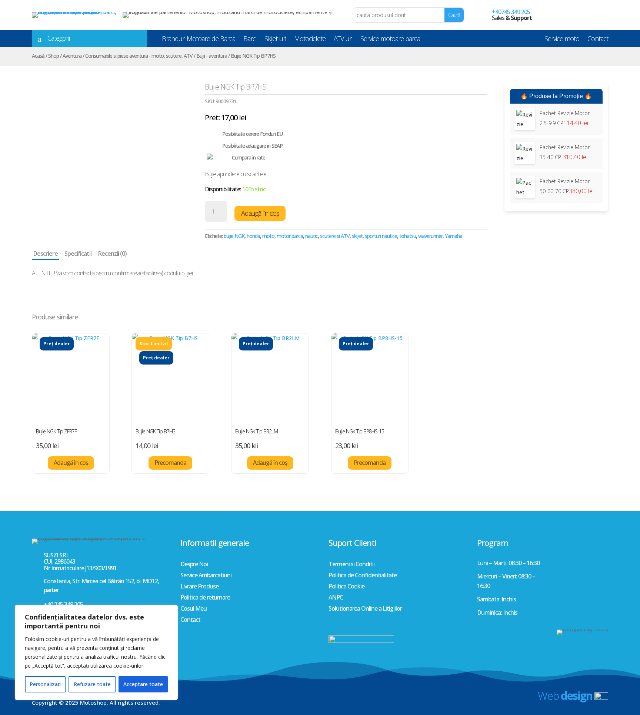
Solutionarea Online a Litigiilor (365, 609)
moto (268, 235)
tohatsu (407, 235)
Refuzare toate (92, 684)
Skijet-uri (275, 39)
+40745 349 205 (511, 12)
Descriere (45, 253)
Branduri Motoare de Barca (198, 39)
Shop (53, 55)
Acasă (38, 55)
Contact (597, 39)
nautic (311, 235)
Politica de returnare (205, 598)
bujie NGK (234, 235)
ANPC (336, 598)
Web (565, 695)
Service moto (561, 39)
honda (253, 235)
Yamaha (453, 235)
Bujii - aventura (211, 55)
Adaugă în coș (260, 213)
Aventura (72, 55)
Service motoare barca (390, 39)
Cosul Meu (193, 609)
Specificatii (77, 253)
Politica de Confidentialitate (363, 576)
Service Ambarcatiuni (205, 576)
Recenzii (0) (112, 253)
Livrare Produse (199, 587)
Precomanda (170, 463)
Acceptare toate (143, 684)
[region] (96, 652)
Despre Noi (194, 564)
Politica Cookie (346, 587)
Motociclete (310, 39)
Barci (249, 39)
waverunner (430, 235)
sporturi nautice (381, 235)
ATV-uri (343, 39)
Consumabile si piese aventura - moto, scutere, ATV (139, 55)
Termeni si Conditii (351, 564)
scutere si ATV (335, 235)
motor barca (290, 235)
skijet (357, 235)
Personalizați (45, 684)
